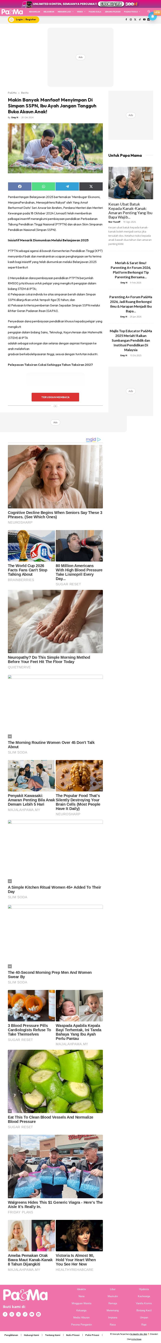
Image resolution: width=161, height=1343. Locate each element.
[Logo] (12, 12)
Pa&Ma (12, 92)
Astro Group (136, 1339)
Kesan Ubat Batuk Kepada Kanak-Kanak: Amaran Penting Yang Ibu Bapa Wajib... (130, 210)
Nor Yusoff (114, 221)
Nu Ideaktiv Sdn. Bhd (138, 1334)
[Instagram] (131, 20)
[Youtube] (144, 20)
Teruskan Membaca (55, 397)
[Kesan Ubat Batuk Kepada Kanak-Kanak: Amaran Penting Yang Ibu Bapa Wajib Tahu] (130, 183)
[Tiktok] (139, 20)
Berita (24, 92)
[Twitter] (135, 20)
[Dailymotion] (38, 1314)
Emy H (14, 117)
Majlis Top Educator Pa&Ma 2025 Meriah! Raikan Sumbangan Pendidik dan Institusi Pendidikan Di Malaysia (131, 340)
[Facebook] (126, 20)
